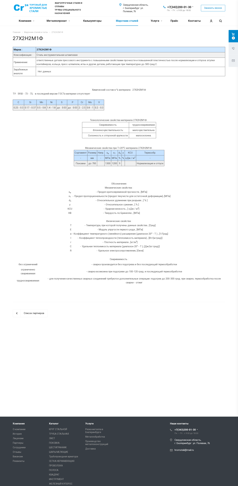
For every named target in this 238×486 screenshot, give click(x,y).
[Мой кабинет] (211, 21)
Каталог (54, 423)
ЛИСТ (52, 438)
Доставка (90, 448)
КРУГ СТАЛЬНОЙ (58, 429)
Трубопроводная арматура (63, 456)
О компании (19, 429)
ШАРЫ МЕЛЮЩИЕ (58, 452)
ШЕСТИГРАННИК (58, 447)
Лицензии (18, 438)
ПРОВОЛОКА (56, 465)
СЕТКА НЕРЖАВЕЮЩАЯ (61, 461)
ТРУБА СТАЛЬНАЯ (59, 434)
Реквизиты (18, 461)
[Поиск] (220, 21)
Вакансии (18, 456)
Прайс (174, 20)
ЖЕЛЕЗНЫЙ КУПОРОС (60, 483)
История (17, 434)
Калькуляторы (92, 20)
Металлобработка (95, 436)
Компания (25, 20)
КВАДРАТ (54, 474)
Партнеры (18, 443)
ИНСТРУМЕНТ (56, 479)
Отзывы (17, 452)
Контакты (194, 20)
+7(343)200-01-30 (179, 7)
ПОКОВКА (54, 443)
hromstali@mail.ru (184, 450)
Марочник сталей (127, 20)
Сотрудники (19, 447)
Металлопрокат (57, 20)
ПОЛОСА (53, 470)
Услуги (155, 20)
